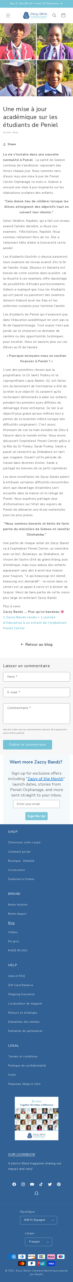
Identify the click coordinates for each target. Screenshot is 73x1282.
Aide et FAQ (16, 976)
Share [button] (12, 144)
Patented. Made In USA (24, 1084)
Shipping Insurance (21, 994)
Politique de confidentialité (27, 1066)
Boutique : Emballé (21, 861)
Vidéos (13, 932)
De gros (13, 941)
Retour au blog (39, 644)
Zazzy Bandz (23, 1270)
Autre (12, 1075)
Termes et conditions (23, 1056)
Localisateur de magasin (25, 1003)
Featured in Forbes (21, 879)
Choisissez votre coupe (24, 842)
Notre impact (17, 914)
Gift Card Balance (20, 985)
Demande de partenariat (25, 1031)
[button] (8, 15)
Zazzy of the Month (45, 778)
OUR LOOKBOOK (21, 1154)
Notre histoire (17, 905)
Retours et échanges (22, 1013)
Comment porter (19, 852)
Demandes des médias (24, 1022)
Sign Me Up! (36, 816)
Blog (11, 923)
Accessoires (16, 870)
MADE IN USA (18, 950)
